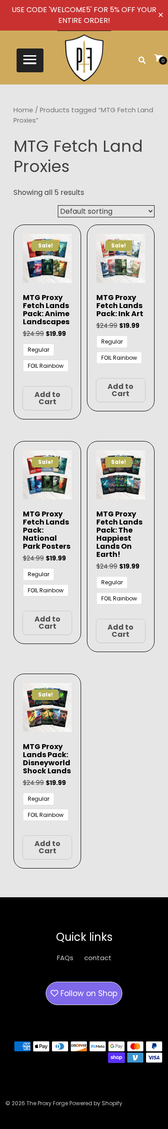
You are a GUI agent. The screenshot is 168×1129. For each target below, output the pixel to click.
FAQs (65, 957)
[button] (30, 60)
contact (98, 957)
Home (23, 110)
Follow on (87, 993)
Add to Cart (47, 398)
